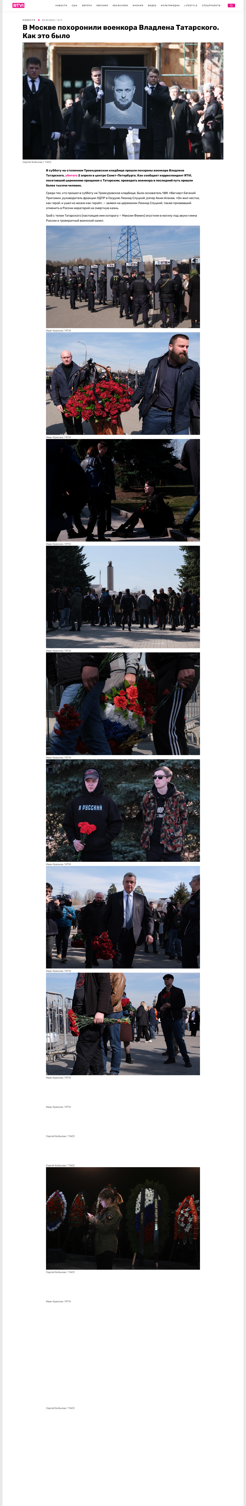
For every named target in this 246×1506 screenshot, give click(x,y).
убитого (71, 175)
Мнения (138, 5)
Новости (61, 5)
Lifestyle (190, 5)
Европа (87, 5)
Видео (152, 5)
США (74, 5)
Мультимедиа (170, 5)
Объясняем (120, 5)
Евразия (102, 5)
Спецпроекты (211, 5)
